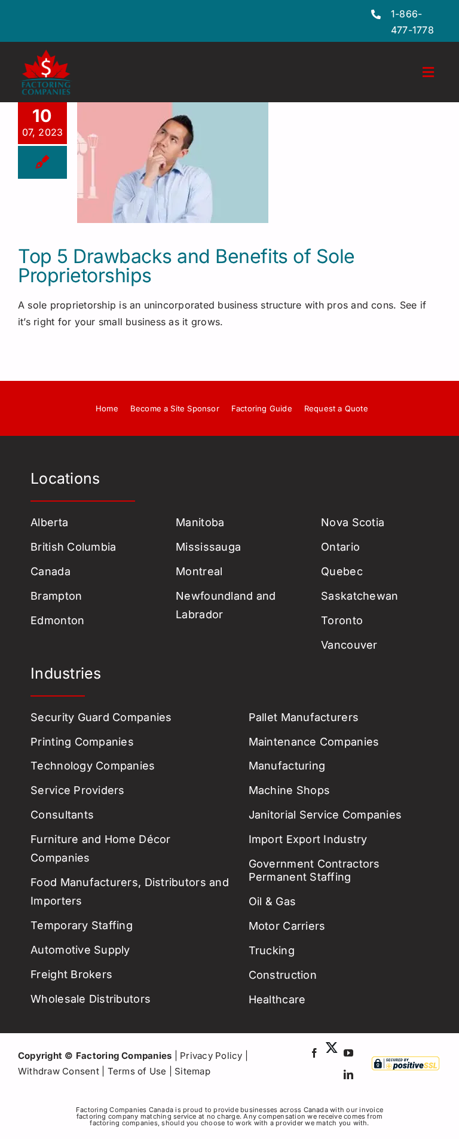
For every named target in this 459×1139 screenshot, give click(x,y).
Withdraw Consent (58, 1071)
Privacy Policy (211, 1055)
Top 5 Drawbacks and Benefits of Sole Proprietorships (186, 266)
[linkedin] (348, 1074)
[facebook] (314, 1053)
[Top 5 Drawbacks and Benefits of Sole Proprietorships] (172, 162)
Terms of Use (137, 1071)
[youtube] (348, 1053)
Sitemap (192, 1071)
